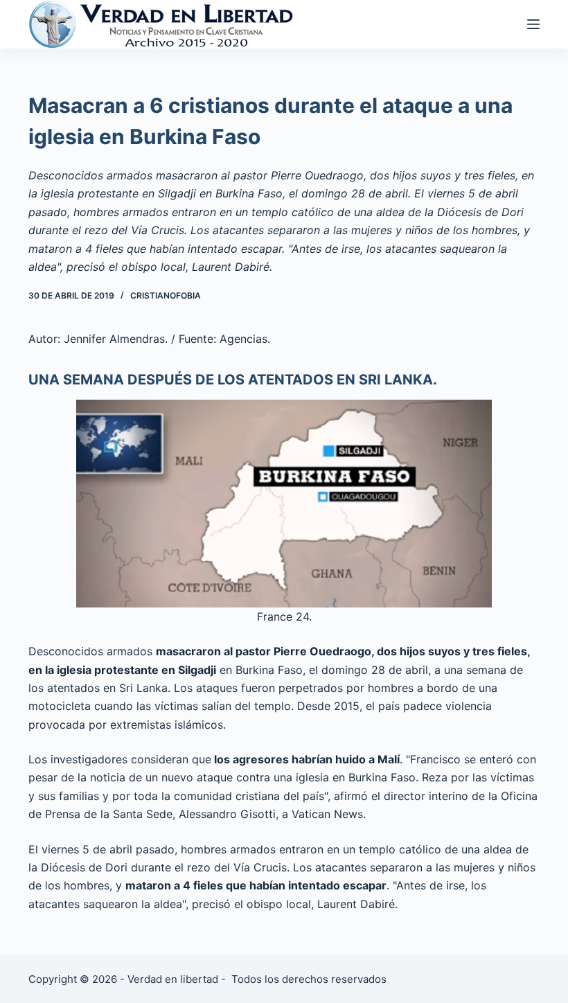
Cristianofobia (165, 295)
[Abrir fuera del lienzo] (533, 24)
